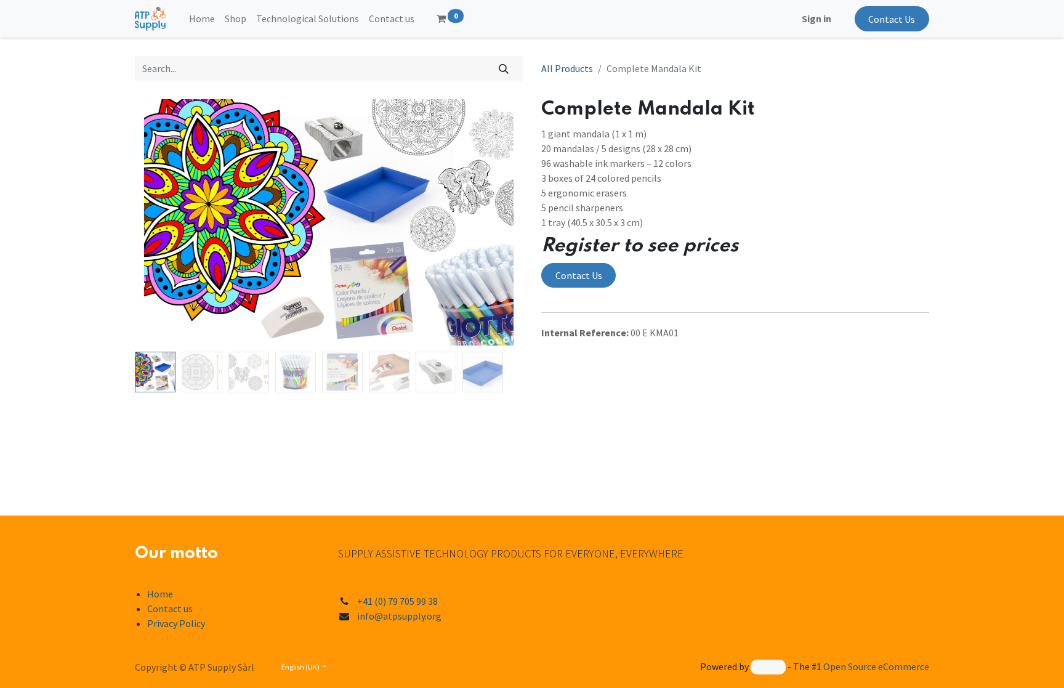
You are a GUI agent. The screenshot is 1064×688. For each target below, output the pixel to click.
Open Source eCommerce (876, 666)
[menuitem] (202, 18)
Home (160, 594)
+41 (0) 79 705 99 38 (397, 601)
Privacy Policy (176, 623)
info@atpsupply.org (399, 616)
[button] (164, 222)
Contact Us (891, 19)
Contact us (170, 608)
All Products (567, 68)
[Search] (504, 68)
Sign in (816, 18)
